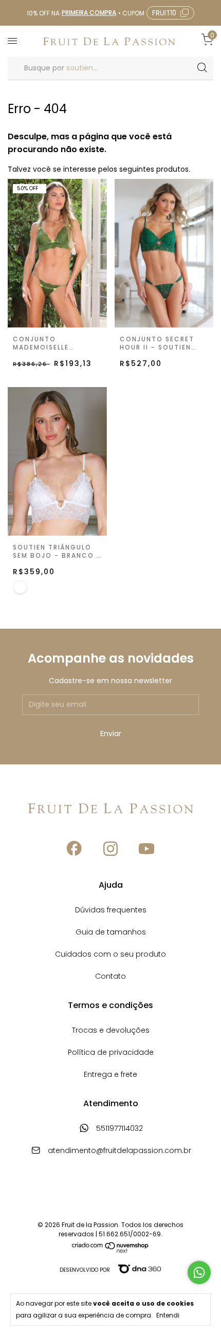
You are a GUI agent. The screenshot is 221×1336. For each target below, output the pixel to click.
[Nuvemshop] (110, 1251)
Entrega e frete (110, 1075)
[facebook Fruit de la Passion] (74, 848)
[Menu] (14, 41)
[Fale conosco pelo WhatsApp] (199, 1272)
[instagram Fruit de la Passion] (110, 848)
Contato (110, 977)
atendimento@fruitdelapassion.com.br (119, 1151)
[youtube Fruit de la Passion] (146, 848)
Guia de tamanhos (111, 933)
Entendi (167, 1315)
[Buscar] (202, 68)
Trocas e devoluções (111, 1031)
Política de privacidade (111, 1053)
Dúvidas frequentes (110, 911)
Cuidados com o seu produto (110, 955)
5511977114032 (118, 1129)
